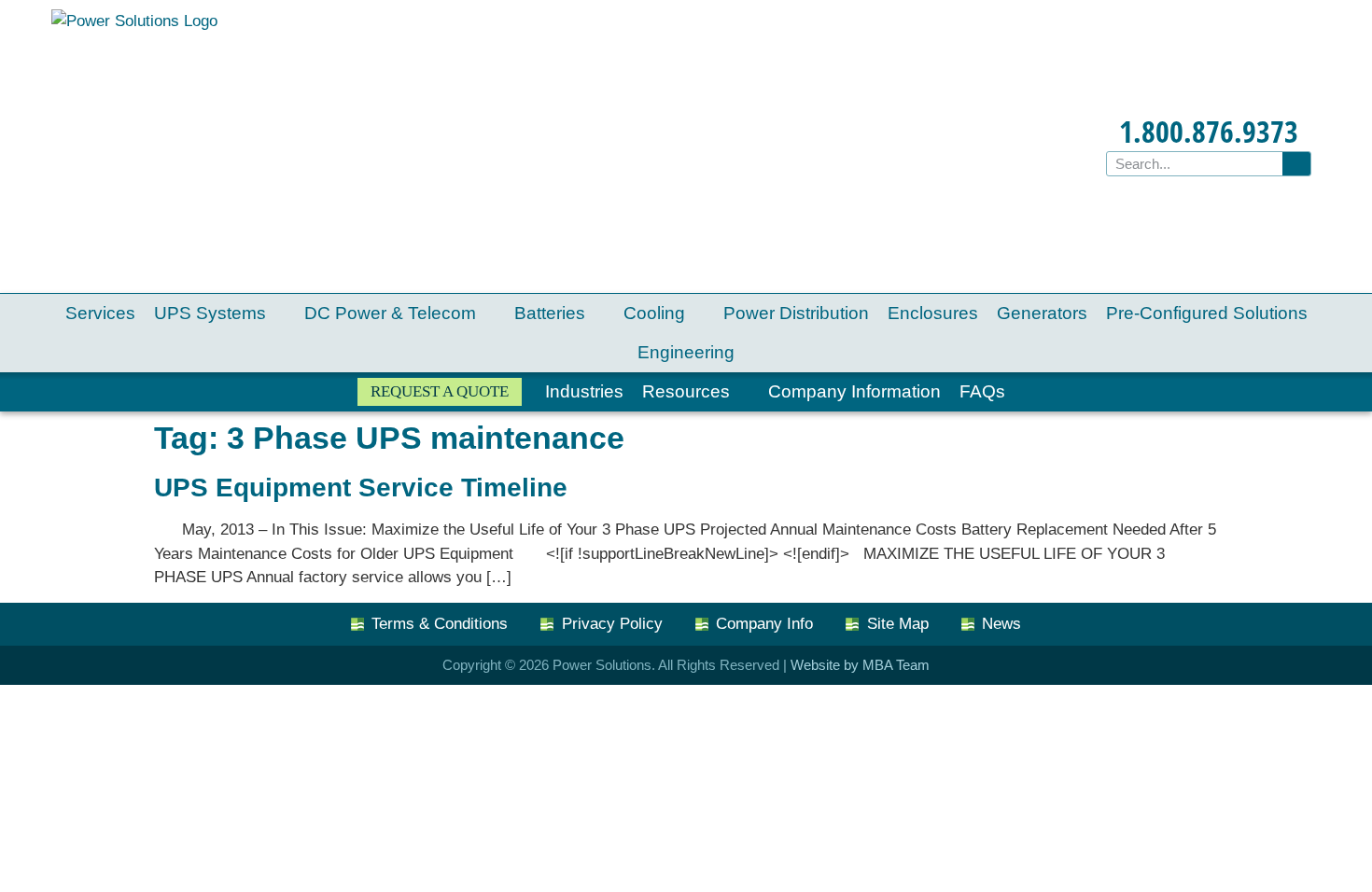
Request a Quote (440, 391)
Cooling (654, 313)
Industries (584, 391)
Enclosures (933, 313)
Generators (1042, 313)
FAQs (982, 391)
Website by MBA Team (860, 665)
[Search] (1296, 163)
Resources (686, 391)
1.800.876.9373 (1208, 131)
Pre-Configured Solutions (1207, 313)
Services (100, 313)
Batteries (549, 313)
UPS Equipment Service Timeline (360, 487)
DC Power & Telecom (390, 313)
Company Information (854, 391)
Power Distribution (796, 313)
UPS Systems (210, 313)
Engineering (686, 352)
